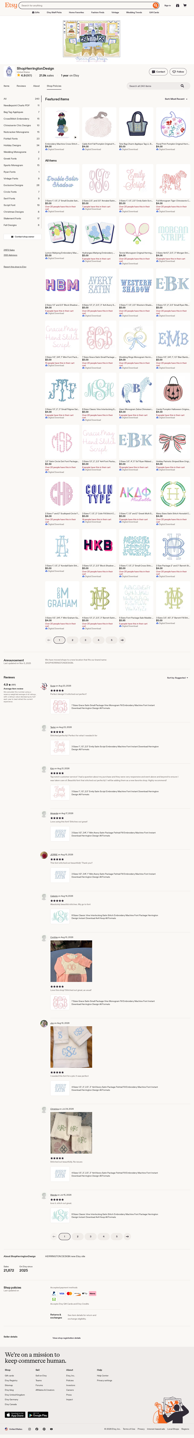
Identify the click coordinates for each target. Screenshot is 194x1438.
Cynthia (54, 937)
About (36, 85)
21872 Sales (9, 250)
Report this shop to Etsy (15, 267)
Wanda (53, 1195)
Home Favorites (76, 12)
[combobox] (85, 5)
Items (6, 85)
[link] (48, 640)
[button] (158, 71)
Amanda (54, 813)
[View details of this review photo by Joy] (71, 1047)
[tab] (22, 99)
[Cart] (185, 5)
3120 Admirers (10, 255)
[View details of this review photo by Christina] (71, 1133)
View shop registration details (67, 1338)
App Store (15, 1415)
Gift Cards (154, 12)
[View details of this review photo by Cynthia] (71, 961)
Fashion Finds (97, 12)
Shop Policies (54, 85)
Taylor (53, 727)
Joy (52, 1023)
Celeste (54, 896)
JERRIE (54, 854)
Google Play (38, 1415)
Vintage (115, 12)
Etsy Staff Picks (54, 12)
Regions (185, 1429)
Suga (52, 686)
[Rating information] (18, 75)
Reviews (21, 85)
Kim (52, 768)
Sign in (167, 5)
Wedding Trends (134, 12)
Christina (54, 1109)
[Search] (155, 5)
